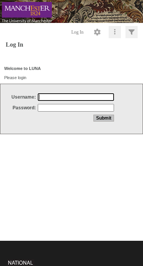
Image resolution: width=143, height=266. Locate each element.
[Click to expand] (131, 32)
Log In (77, 32)
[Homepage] (71, 11)
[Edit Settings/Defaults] (97, 32)
